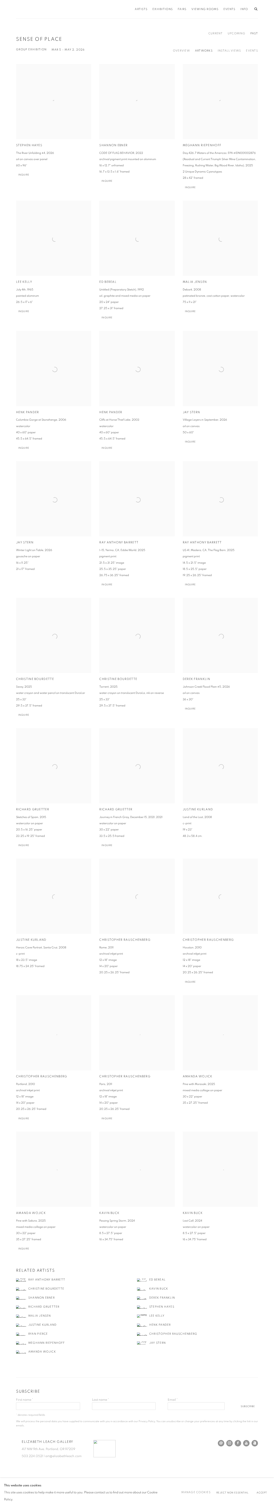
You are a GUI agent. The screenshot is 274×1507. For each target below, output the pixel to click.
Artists (141, 9)
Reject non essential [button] (232, 1493)
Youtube (246, 1443)
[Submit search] (256, 8)
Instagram (229, 1443)
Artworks (204, 50)
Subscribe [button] (248, 1406)
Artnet (255, 1443)
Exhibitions (162, 9)
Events (229, 9)
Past (254, 33)
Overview (181, 50)
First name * (24, 1399)
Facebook (238, 1443)
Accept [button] (262, 1493)
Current (215, 33)
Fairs (182, 9)
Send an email (221, 1443)
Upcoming (236, 33)
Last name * (100, 1399)
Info (244, 9)
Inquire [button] (23, 175)
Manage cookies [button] (196, 1492)
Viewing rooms (204, 9)
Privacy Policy (147, 1421)
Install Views (229, 50)
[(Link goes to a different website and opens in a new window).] (104, 1456)
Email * (173, 1399)
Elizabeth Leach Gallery (66, 9)
